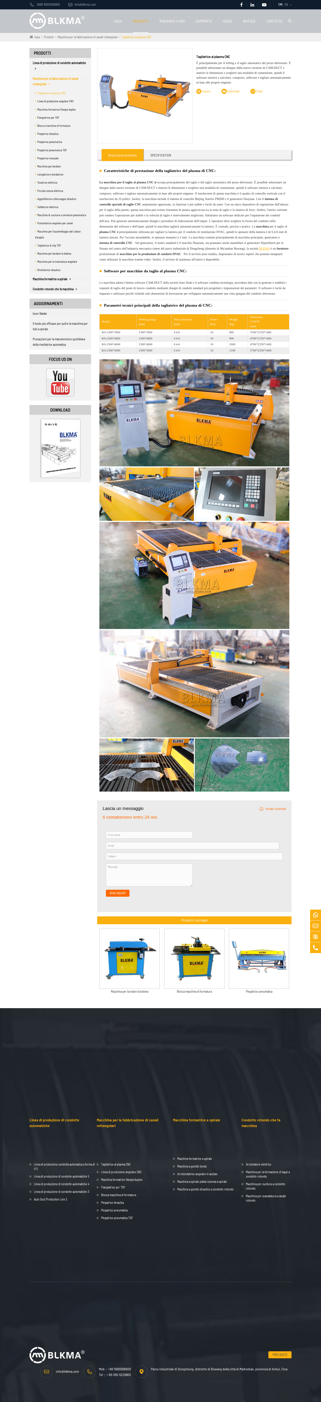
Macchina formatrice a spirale (50, 279)
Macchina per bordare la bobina (54, 253)
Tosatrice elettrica (47, 182)
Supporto (204, 21)
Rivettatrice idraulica (48, 270)
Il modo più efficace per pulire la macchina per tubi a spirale (60, 326)
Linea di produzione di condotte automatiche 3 (61, 1192)
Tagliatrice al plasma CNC (136, 37)
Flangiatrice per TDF (48, 117)
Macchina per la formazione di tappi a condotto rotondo (268, 1174)
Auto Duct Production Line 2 (50, 1199)
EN (286, 4)
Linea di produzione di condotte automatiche (59, 63)
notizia (249, 21)
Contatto (274, 21)
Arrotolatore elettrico (258, 1164)
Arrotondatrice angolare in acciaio (197, 1174)
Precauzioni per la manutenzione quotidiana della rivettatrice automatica (59, 341)
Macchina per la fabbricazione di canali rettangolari (88, 37)
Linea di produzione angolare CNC (55, 101)
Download (233, 91)
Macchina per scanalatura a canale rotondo (266, 1198)
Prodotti (140, 21)
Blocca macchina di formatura (53, 125)
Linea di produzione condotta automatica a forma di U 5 (64, 1166)
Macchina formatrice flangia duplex (56, 109)
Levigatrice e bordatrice (50, 174)
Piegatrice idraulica (48, 134)
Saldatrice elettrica (47, 207)
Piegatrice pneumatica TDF (52, 150)
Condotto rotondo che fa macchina (53, 289)
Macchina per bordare (49, 166)
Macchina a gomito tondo (192, 1166)
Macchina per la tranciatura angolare (57, 261)
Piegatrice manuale (48, 158)
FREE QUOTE (280, 1355)
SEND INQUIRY (117, 893)
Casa (118, 21)
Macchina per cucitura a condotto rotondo (265, 1186)
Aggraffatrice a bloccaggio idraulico (56, 199)
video (227, 21)
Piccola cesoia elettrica (50, 191)
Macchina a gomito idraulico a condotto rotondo (205, 1189)
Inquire (206, 91)
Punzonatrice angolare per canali (55, 223)
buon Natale (40, 313)
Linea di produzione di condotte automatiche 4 (61, 1184)
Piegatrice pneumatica (49, 142)
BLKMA (264, 248)
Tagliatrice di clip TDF (49, 245)
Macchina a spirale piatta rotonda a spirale (202, 1181)
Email (258, 91)
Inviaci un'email (275, 808)
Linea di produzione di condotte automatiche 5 (61, 1176)
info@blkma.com (82, 4)
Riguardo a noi (172, 21)
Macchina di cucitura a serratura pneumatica (61, 215)
